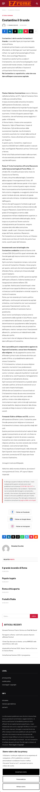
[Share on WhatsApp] (20, 31)
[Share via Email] (31, 31)
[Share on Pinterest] (25, 31)
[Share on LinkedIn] (9, 31)
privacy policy (6, 678)
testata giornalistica (9, 704)
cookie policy (6, 681)
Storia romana (7, 15)
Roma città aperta (11, 588)
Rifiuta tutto (21, 786)
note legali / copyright (9, 685)
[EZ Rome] (20, 3)
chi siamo (5, 700)
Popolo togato (9, 578)
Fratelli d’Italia (9, 599)
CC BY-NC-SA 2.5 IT (26, 486)
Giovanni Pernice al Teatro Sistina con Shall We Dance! (19, 630)
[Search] (37, 3)
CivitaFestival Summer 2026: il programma (16, 655)
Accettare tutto (21, 772)
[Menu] (3, 3)
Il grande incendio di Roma (14, 568)
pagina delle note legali (28, 500)
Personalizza (21, 779)
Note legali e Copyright (16, 745)
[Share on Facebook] (4, 31)
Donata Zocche (13, 25)
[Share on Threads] (15, 31)
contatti (5, 707)
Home (4, 10)
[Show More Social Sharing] (36, 31)
